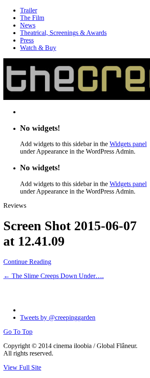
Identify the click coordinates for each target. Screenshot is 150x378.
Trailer (28, 10)
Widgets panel (128, 143)
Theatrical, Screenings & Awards (63, 32)
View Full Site (22, 367)
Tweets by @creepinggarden (57, 317)
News (27, 25)
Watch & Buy (38, 47)
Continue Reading (27, 261)
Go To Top (17, 331)
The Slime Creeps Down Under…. (53, 275)
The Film (32, 17)
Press (27, 40)
